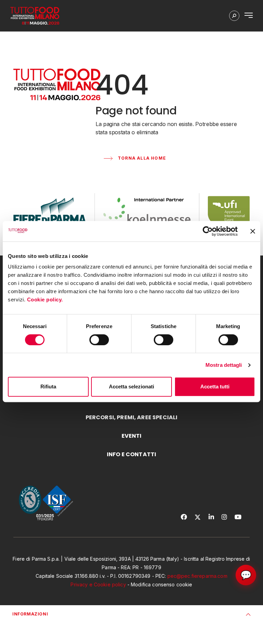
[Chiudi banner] (252, 231)
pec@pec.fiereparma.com (197, 576)
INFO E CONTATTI (131, 454)
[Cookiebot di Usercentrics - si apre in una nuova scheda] (208, 231)
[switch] (99, 339)
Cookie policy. (46, 299)
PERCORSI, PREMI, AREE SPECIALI (132, 417)
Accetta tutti (214, 386)
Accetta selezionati (131, 386)
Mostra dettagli (223, 365)
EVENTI (132, 436)
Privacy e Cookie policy (98, 584)
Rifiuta (48, 386)
